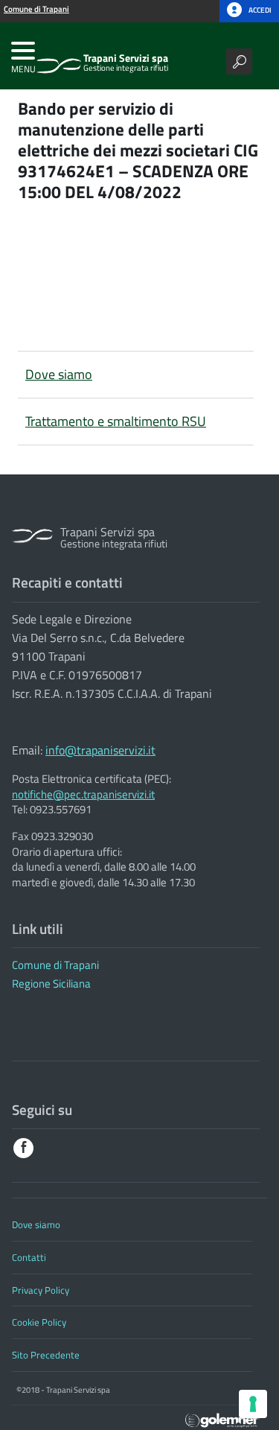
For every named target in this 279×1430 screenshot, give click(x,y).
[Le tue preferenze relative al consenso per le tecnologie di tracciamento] (253, 1404)
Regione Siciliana (51, 983)
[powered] (222, 1419)
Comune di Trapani (55, 964)
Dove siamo (58, 374)
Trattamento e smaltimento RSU (115, 421)
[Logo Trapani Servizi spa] (58, 59)
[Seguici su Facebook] (23, 1148)
